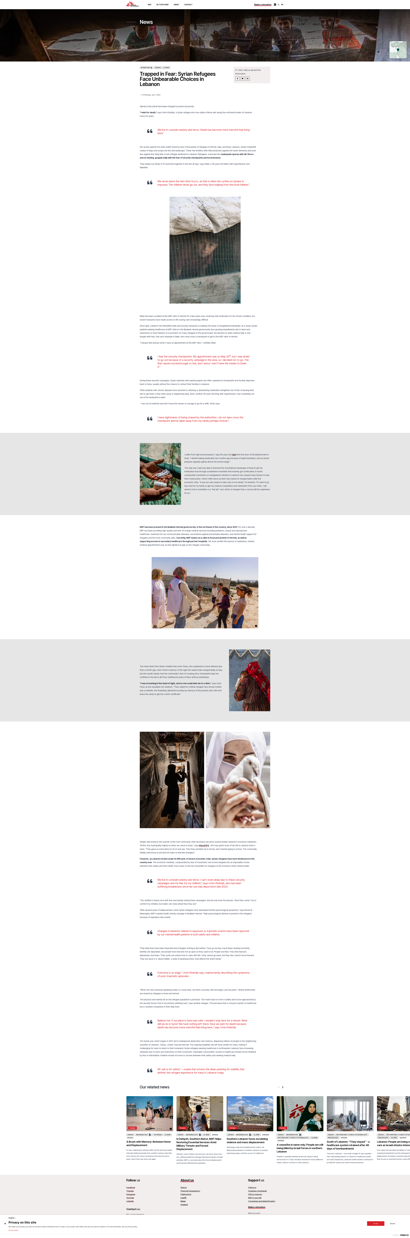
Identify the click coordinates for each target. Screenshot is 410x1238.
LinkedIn (130, 1201)
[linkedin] (247, 78)
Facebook (130, 1187)
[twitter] (242, 78)
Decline (392, 1223)
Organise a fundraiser (257, 1191)
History (184, 1187)
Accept (375, 1223)
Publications (186, 1194)
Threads (130, 1191)
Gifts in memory (255, 1194)
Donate (132, 1128)
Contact (188, 5)
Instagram (130, 1194)
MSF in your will (254, 1198)
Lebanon (158, 67)
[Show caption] (238, 301)
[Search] (278, 4)
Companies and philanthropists (261, 1201)
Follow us (252, 1187)
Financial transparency (190, 1191)
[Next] (282, 1087)
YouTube (130, 1198)
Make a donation (262, 4)
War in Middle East (142, 1134)
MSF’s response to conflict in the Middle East (293, 1137)
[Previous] (279, 1087)
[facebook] (237, 78)
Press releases (333, 1137)
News (176, 5)
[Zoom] (205, 253)
